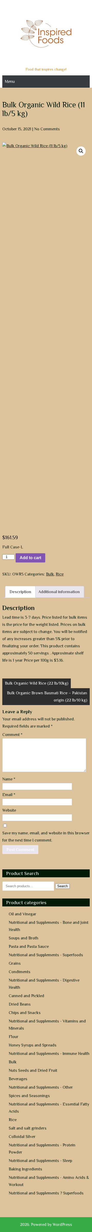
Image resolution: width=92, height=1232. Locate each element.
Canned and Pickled (26, 996)
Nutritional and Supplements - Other (41, 1087)
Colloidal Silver (22, 1136)
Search (62, 886)
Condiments (19, 972)
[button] (81, 151)
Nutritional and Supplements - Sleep (40, 1160)
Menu (10, 81)
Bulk (50, 574)
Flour (13, 1036)
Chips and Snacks (25, 1012)
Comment (12, 734)
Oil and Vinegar (22, 914)
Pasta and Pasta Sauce (29, 946)
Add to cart (30, 558)
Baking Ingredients (25, 1169)
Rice (60, 574)
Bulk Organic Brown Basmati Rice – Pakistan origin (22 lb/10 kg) (47, 697)
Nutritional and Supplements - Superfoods (46, 955)
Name (8, 779)
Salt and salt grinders (28, 1128)
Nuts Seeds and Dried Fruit (33, 1070)
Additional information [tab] (59, 592)
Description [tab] (20, 592)
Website (9, 810)
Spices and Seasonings (29, 1095)
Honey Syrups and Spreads (32, 1045)
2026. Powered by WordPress (46, 1224)
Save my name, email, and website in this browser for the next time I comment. (46, 837)
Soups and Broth (23, 938)
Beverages (18, 1079)
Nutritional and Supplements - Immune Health (49, 1053)
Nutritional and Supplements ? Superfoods (46, 1193)
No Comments (47, 129)
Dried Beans (20, 1004)
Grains (15, 963)
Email (8, 794)
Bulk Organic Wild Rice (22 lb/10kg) (36, 683)
